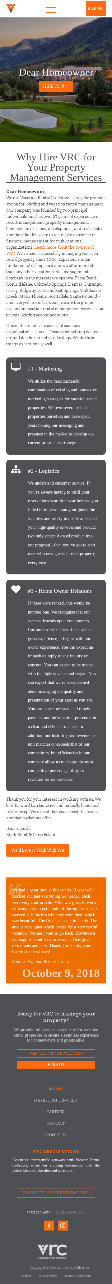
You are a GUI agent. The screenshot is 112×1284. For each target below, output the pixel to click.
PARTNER (56, 1112)
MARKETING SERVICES (56, 1100)
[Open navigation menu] (50, 9)
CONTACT (56, 1123)
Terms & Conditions (77, 1276)
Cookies (26, 1276)
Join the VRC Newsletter (56, 1053)
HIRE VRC (96, 9)
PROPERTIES (56, 1135)
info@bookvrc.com (70, 1212)
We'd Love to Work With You (38, 850)
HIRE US (56, 1064)
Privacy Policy (48, 1276)
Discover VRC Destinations (56, 1193)
